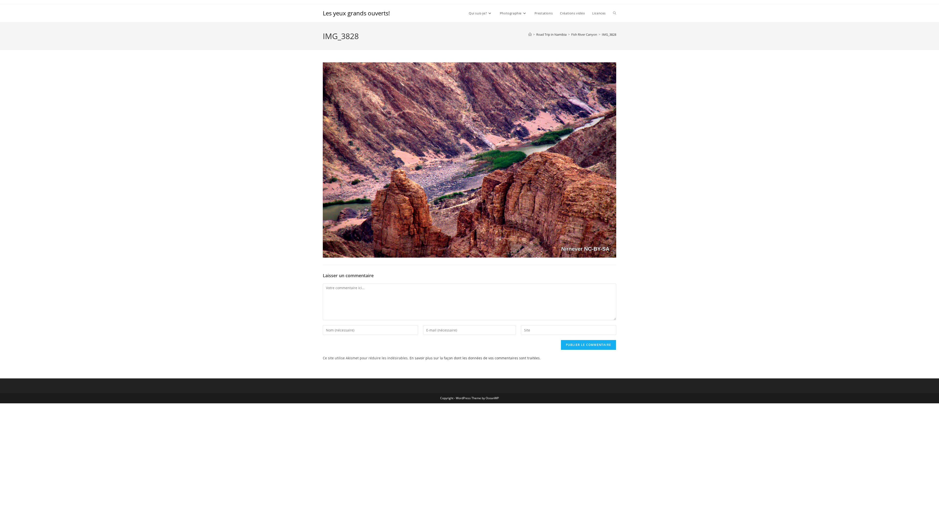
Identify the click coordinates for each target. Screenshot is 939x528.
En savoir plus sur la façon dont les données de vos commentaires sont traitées (475, 358)
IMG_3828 (609, 34)
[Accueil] (530, 34)
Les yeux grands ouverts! (356, 13)
